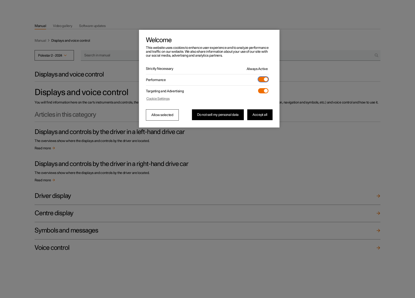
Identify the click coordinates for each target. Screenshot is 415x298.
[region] (209, 78)
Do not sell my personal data (218, 114)
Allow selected (162, 115)
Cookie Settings (158, 98)
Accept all (259, 114)
